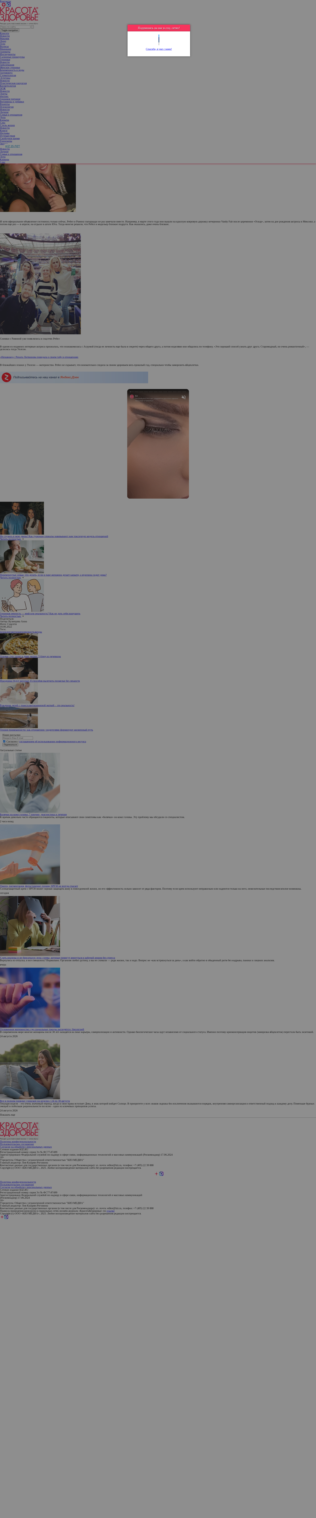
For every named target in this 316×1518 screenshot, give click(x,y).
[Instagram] (158, 43)
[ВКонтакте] (158, 41)
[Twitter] (158, 35)
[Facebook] (158, 38)
